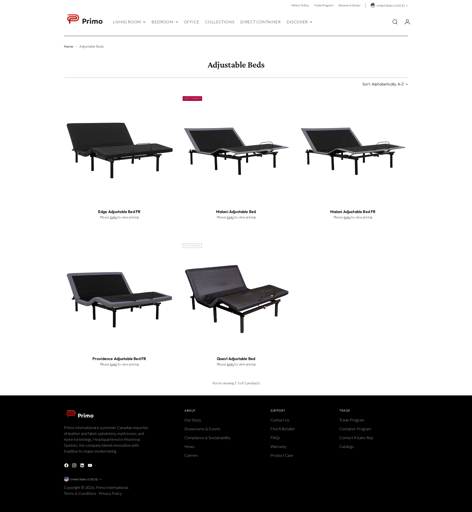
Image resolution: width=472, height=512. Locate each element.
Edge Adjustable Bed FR (119, 211)
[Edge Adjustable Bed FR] (119, 149)
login (113, 217)
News (189, 446)
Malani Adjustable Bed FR (353, 211)
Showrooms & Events (202, 428)
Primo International (112, 487)
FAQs (275, 437)
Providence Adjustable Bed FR (119, 358)
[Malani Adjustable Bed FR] (352, 149)
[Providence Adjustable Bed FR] (119, 296)
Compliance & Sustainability (207, 437)
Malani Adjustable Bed (236, 211)
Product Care (281, 455)
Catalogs (346, 446)
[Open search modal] (395, 22)
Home (68, 46)
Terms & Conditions (80, 493)
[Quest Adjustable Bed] (236, 296)
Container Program (355, 428)
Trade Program (351, 420)
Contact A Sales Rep (356, 437)
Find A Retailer (282, 428)
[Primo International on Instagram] (75, 466)
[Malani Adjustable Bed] (236, 149)
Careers (191, 455)
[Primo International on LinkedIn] (83, 466)
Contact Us (279, 420)
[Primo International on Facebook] (67, 466)
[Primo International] (85, 22)
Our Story (192, 420)
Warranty (278, 446)
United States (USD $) (390, 5)
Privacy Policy (111, 493)
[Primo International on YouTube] (90, 466)
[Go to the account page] (405, 22)
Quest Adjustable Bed (236, 358)
